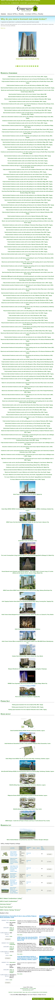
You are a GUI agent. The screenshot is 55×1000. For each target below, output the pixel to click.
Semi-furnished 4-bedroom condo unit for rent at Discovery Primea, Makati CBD (27, 96)
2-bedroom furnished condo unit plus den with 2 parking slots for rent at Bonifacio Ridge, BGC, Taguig (27, 120)
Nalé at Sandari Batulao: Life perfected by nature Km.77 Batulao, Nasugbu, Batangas (27, 839)
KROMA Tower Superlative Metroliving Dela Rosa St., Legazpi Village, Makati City (27, 683)
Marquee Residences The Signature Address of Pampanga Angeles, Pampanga (27, 668)
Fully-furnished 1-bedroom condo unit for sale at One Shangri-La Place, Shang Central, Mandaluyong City (27, 361)
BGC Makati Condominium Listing (10, 898)
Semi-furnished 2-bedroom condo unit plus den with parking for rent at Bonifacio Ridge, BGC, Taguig (27, 142)
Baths (38, 848)
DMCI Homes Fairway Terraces (10, 910)
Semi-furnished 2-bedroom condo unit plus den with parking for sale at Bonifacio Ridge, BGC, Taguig (27, 197)
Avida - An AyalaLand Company (12, 929)
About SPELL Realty (15, 14)
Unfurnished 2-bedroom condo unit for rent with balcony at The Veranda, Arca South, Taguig (27, 423)
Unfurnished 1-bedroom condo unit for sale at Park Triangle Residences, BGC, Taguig (27, 239)
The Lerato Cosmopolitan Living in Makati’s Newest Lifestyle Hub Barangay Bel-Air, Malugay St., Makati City (27, 555)
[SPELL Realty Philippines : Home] (27, 11)
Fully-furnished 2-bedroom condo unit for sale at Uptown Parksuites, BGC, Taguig (27, 149)
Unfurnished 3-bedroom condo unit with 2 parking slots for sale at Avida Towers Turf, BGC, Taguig (27, 174)
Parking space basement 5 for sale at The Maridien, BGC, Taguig (27, 707)
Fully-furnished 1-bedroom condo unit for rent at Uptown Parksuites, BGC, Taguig (27, 202)
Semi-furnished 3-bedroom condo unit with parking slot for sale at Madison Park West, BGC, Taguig (27, 295)
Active (11, 936)
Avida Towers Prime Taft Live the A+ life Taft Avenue (27, 629)
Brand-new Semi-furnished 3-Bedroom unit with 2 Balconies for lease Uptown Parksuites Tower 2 (27, 469)
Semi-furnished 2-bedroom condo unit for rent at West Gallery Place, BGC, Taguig (27, 412)
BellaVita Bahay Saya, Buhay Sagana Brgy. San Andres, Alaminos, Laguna (28, 784)
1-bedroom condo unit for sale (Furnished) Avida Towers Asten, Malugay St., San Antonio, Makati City (27, 462)
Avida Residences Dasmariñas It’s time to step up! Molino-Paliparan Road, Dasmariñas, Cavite (27, 743)
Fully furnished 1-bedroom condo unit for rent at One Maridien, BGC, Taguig (27, 101)
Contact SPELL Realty (34, 14)
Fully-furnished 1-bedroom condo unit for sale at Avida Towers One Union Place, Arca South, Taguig (27, 369)
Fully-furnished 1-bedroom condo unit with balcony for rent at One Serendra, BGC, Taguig (27, 234)
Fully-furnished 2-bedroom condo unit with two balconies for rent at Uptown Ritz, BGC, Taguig (27, 337)
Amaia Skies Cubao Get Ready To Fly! (27, 540)
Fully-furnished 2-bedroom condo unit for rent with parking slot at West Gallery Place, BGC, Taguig (27, 310)
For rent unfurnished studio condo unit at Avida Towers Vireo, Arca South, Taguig (27, 160)
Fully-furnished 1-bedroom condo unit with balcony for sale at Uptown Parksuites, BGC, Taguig (27, 227)
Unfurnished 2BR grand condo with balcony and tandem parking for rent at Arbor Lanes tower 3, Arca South (27, 276)
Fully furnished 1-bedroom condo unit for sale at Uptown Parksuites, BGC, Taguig (27, 244)
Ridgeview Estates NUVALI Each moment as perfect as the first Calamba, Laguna (27, 795)
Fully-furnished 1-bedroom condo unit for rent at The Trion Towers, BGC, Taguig (27, 76)
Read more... (3, 28)
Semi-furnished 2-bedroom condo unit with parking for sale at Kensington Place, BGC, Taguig (27, 232)
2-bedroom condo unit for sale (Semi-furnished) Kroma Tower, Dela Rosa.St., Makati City (27, 467)
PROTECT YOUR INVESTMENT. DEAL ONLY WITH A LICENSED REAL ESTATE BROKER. (20, 0)
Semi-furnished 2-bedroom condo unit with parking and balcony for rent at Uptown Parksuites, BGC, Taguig (27, 205)
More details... (20, 934)
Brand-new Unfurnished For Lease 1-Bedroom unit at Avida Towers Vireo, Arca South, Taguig (27, 472)
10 (31, 66)
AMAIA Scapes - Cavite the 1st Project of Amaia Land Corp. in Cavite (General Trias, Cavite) (27, 820)
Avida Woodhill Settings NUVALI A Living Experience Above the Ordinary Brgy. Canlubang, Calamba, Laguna (27, 771)
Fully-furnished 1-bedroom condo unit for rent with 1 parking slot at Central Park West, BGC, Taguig (27, 376)
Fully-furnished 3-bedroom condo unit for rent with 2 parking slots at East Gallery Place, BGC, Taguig (27, 407)
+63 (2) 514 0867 (23, 3)
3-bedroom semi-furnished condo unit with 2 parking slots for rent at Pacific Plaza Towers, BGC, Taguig (27, 129)
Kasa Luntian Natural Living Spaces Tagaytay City (27, 696)
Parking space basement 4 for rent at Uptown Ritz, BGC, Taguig (27, 704)
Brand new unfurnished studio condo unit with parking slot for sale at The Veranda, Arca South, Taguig (27, 366)
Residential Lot (6, 825)
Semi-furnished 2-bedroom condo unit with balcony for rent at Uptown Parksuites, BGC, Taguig (27, 155)
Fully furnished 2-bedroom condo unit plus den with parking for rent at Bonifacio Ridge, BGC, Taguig (27, 188)
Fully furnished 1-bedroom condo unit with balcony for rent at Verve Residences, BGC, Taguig (28, 371)
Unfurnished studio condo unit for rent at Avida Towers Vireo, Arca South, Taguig (27, 158)
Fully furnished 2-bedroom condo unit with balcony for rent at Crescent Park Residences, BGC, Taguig (27, 79)
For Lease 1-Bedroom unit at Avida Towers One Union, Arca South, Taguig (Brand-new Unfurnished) (27, 474)
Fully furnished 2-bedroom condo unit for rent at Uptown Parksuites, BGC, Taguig (28, 216)
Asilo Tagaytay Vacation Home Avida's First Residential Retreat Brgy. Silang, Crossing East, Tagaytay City (27, 601)
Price (21, 848)
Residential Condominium (9, 73)
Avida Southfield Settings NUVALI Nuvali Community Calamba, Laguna (27, 730)
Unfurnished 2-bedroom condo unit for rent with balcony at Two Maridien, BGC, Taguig (27, 297)
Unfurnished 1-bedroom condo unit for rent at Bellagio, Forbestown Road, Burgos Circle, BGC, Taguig (27, 225)
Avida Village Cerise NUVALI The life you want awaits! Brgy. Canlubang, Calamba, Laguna (27, 758)
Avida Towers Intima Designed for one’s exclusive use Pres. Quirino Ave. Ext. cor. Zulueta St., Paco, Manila (27, 614)
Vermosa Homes (5, 904)
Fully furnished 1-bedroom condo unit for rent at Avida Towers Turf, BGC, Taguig (27, 249)
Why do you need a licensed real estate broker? (24, 19)
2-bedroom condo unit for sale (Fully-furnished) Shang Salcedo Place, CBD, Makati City (27, 464)
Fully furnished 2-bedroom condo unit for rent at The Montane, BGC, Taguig (27, 409)
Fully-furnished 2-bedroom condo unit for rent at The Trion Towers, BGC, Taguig (27, 123)
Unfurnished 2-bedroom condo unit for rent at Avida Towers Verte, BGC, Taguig (27, 179)
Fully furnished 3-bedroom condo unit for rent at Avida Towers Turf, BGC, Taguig (27, 251)
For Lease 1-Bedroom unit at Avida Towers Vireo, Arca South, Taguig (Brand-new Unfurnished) (28, 477)
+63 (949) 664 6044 (15, 3)
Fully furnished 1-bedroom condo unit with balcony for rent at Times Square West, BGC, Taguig (27, 110)
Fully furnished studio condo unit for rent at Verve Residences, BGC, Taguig (27, 171)
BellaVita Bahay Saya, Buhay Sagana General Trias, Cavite (27, 809)
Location (12, 848)
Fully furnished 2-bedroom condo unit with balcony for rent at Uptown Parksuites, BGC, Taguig (27, 99)
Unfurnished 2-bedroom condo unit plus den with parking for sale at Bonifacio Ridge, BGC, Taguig (27, 237)
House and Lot (6, 714)
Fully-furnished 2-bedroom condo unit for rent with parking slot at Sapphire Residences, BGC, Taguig (27, 300)
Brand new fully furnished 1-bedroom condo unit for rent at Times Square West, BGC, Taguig (27, 147)
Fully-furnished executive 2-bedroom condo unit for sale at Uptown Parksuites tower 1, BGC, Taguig (27, 107)
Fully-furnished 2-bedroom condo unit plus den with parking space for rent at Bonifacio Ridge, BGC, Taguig (27, 139)
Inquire (49, 854)
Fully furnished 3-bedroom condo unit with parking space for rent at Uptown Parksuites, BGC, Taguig (27, 421)
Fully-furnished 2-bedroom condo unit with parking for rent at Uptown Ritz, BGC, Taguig (27, 209)
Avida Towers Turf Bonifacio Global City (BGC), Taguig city (27, 494)
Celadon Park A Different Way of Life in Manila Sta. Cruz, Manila (27, 656)
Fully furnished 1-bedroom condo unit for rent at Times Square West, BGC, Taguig (27, 269)
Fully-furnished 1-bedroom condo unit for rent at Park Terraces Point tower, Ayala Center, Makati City (27, 359)
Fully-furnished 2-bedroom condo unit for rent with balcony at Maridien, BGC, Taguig (27, 85)
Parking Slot (5, 701)
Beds (34, 848)
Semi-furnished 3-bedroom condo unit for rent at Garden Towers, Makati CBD (27, 94)
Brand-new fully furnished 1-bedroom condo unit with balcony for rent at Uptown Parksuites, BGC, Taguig (27, 373)
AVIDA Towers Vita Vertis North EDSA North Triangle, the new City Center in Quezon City (27, 522)
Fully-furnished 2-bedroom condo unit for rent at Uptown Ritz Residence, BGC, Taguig (27, 176)
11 (33, 66)
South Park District (6, 907)
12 (35, 66)
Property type (29, 848)
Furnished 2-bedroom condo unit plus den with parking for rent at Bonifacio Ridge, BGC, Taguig (27, 218)
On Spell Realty (42, 848)
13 (37, 66)
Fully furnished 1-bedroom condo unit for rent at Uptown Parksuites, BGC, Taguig (28, 241)
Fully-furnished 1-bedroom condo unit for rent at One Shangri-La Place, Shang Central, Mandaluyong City (27, 364)
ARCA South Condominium (8, 901)
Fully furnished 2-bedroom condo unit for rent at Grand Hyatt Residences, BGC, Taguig (27, 414)
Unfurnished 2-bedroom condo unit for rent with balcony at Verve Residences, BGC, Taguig (27, 425)
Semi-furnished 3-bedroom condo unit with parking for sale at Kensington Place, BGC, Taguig (27, 200)
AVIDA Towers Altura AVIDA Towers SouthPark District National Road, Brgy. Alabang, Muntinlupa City (27, 590)
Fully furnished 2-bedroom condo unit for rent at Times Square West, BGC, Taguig (27, 317)
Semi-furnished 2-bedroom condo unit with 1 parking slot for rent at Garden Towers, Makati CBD (27, 398)
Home (3, 14)
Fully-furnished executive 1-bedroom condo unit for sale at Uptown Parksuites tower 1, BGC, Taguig (27, 282)
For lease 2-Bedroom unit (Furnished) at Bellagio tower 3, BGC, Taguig (27, 479)
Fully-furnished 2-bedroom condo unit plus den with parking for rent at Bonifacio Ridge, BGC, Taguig (27, 144)
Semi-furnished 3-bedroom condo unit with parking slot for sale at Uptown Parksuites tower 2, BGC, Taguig (27, 293)
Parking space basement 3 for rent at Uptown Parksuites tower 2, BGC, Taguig (27, 709)
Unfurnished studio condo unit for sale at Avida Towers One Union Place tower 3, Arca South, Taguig (27, 207)
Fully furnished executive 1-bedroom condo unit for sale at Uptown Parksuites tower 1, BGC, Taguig (27, 169)
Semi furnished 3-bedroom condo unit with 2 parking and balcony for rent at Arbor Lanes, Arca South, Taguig (27, 87)
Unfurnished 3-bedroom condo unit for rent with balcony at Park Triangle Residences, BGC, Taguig (27, 428)
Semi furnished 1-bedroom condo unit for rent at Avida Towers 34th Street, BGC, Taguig (27, 229)
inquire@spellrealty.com (33, 3)
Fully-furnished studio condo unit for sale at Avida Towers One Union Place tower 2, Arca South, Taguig (27, 405)
